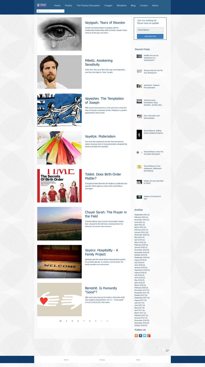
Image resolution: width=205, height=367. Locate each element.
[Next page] (101, 321)
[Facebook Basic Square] (140, 335)
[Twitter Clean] (163, 349)
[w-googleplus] (167, 350)
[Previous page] (66, 321)
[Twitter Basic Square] (144, 335)
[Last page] (107, 321)
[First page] (60, 321)
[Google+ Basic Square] (148, 335)
